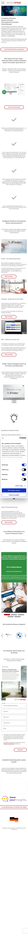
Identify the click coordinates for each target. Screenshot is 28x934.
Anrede (3, 703)
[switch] (24, 469)
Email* (4, 728)
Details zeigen (19, 485)
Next (24, 599)
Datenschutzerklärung (9, 743)
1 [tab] (7, 614)
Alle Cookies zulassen (14, 490)
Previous (4, 599)
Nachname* (6, 717)
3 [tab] (21, 614)
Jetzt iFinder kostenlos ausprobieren (14, 49)
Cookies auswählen (14, 495)
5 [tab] (17, 616)
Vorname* (5, 711)
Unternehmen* (6, 722)
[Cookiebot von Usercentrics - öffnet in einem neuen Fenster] (19, 438)
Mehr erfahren (9, 276)
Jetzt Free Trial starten (14, 107)
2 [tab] (14, 614)
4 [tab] (10, 616)
